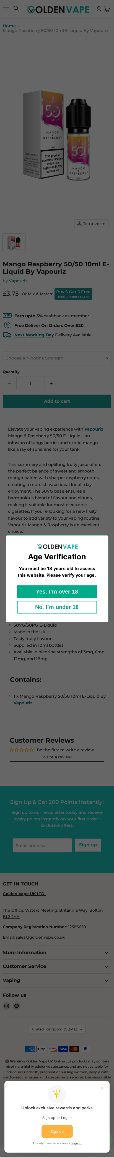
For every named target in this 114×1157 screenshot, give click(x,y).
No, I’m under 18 (57, 607)
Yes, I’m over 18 (57, 592)
